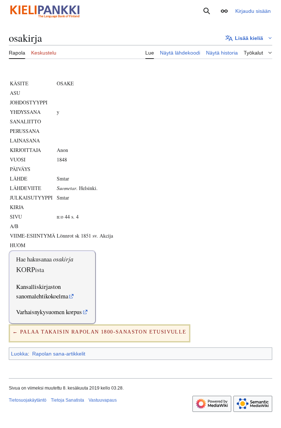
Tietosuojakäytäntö (27, 400)
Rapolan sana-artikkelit (58, 354)
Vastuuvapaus (103, 400)
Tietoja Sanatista (67, 400)
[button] (224, 11)
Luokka (19, 354)
